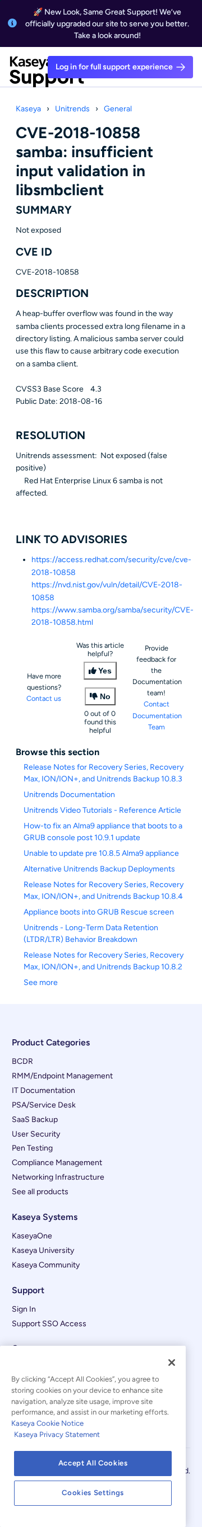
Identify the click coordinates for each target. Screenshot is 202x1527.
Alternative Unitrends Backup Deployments (99, 869)
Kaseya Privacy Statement (57, 1434)
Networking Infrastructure (58, 1177)
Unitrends (72, 109)
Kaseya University (43, 1250)
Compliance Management (57, 1162)
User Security (36, 1134)
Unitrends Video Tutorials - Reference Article (102, 810)
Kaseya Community (46, 1265)
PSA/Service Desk (44, 1105)
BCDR (22, 1061)
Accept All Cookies (93, 1463)
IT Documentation (43, 1090)
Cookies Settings (93, 1492)
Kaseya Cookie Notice (47, 1423)
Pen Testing (32, 1148)
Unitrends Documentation (69, 794)
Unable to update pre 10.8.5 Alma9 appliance (101, 853)
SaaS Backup (35, 1119)
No (105, 696)
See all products (40, 1191)
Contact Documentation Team (157, 715)
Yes (105, 670)
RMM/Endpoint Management (62, 1076)
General (118, 109)
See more (41, 982)
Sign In (24, 1309)
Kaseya (28, 109)
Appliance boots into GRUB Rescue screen (99, 912)
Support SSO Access (49, 1323)
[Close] (171, 1362)
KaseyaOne (32, 1236)
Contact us (43, 698)
